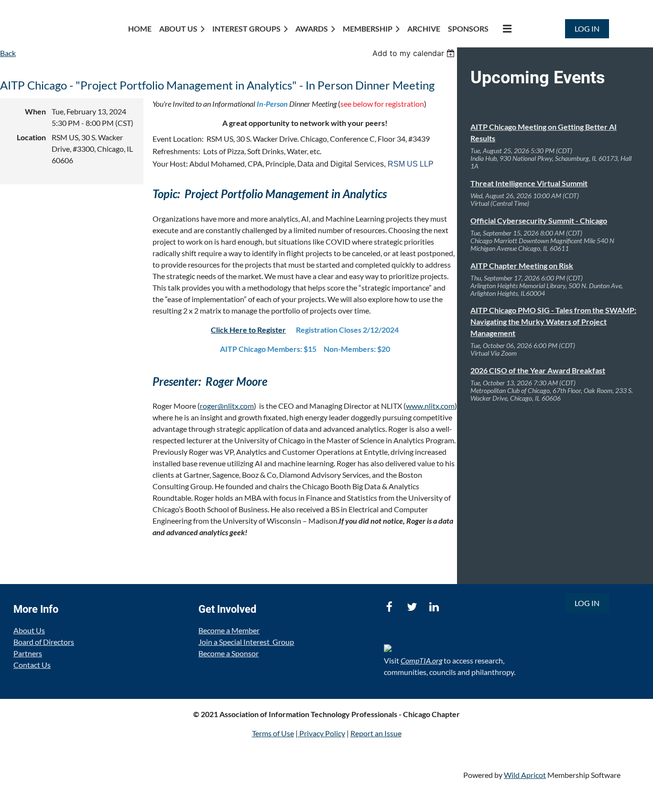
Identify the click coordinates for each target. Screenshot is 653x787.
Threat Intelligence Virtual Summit (529, 183)
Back (8, 52)
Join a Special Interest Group (246, 641)
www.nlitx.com (430, 405)
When (35, 111)
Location (31, 137)
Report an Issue (376, 733)
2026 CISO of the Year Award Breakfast (537, 370)
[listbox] (414, 53)
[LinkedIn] (434, 606)
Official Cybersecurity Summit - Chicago (538, 220)
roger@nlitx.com (227, 405)
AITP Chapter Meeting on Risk (521, 265)
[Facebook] (389, 606)
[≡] (504, 28)
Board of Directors (43, 641)
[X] (411, 606)
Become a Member (229, 630)
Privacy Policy (322, 733)
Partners (27, 653)
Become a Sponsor (228, 653)
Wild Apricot (525, 774)
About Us (29, 630)
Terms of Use (273, 733)
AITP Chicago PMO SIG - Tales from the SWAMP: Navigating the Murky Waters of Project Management (553, 321)
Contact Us (32, 664)
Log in (587, 28)
